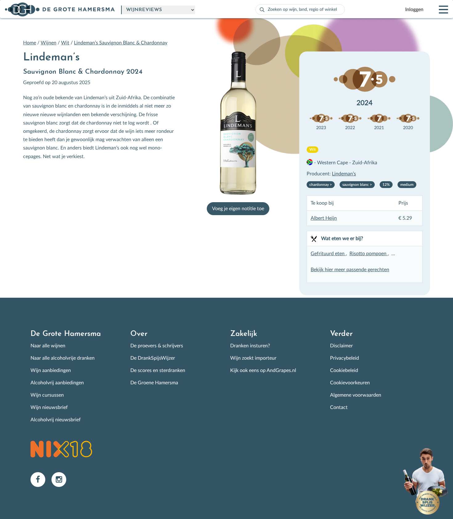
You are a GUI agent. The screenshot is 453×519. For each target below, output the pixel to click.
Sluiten (298, 201)
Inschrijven (164, 311)
